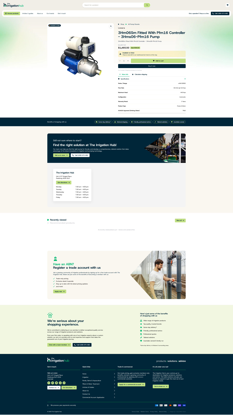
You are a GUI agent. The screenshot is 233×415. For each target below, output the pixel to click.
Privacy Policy (154, 411)
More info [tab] (125, 74)
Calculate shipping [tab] (141, 74)
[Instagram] (52, 382)
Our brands (50, 13)
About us (40, 13)
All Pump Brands (134, 24)
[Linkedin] (60, 382)
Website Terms (145, 411)
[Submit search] (147, 5)
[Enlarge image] (111, 26)
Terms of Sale (135, 411)
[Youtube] (56, 382)
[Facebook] (48, 382)
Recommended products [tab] (62, 223)
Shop (122, 24)
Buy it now (151, 66)
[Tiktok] (64, 382)
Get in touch (62, 13)
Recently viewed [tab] (58, 220)
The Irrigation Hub (57, 411)
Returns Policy (163, 411)
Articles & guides (27, 13)
